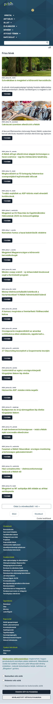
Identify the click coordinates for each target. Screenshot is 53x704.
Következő (39, 514)
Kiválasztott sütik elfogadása (26, 697)
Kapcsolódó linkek (9, 542)
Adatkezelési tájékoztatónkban (15, 658)
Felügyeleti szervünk (10, 537)
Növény (6, 609)
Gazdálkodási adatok (10, 534)
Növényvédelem (9, 586)
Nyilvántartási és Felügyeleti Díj (14, 588)
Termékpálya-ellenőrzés (11, 593)
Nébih (13, 3)
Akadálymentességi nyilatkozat (14, 547)
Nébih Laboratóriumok (11, 625)
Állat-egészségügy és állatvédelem (15, 560)
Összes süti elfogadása (26, 692)
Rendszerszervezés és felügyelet (15, 591)
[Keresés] (47, 43)
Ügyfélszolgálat (8, 632)
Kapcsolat (7, 619)
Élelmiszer (7, 604)
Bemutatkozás (8, 529)
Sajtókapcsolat (8, 630)
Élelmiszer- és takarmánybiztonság (15, 570)
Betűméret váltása (49, 47)
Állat (4, 606)
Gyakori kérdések (10, 647)
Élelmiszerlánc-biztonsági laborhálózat (16, 573)
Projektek (6, 540)
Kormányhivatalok (9, 627)
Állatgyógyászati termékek (12, 565)
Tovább (7, 94)
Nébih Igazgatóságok (10, 622)
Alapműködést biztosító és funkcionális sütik (23, 686)
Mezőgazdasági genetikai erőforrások (16, 583)
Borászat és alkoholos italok (13, 568)
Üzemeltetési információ (11, 550)
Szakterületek (8, 557)
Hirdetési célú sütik (12, 680)
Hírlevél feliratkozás (10, 640)
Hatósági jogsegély (10, 635)
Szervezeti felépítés (10, 532)
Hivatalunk (7, 526)
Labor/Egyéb (7, 612)
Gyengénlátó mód (33, 10)
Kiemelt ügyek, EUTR (10, 578)
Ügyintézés (7, 601)
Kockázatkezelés (9, 581)
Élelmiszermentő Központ (12, 637)
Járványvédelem (9, 576)
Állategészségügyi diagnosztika (14, 563)
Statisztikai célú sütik (13, 676)
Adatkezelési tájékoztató (11, 545)
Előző (14, 514)
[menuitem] (26, 15)
